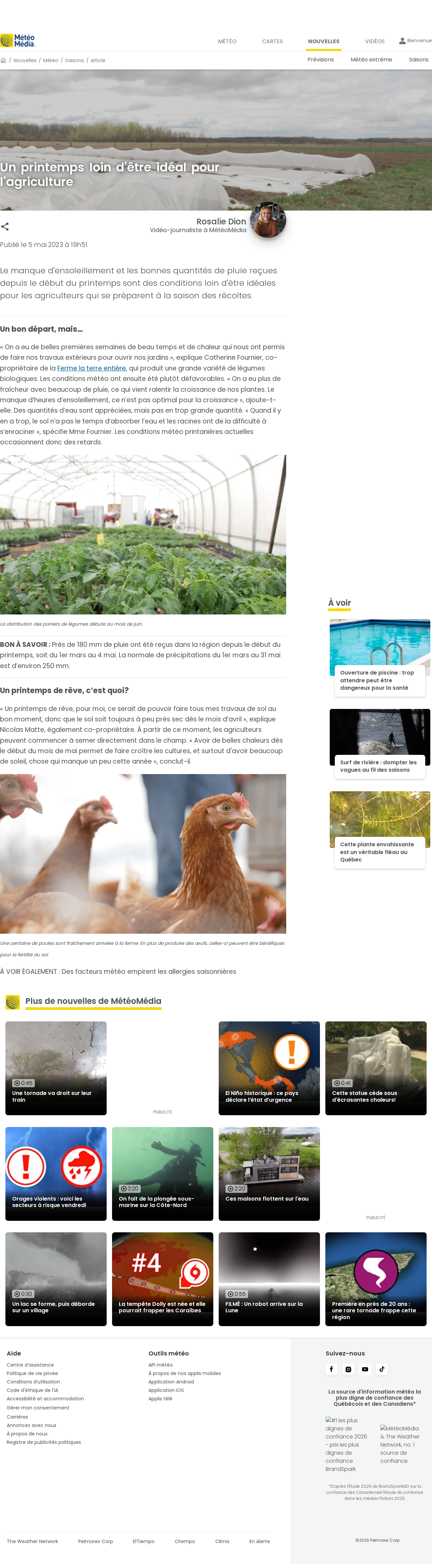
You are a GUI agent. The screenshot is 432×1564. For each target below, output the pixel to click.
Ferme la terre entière (91, 368)
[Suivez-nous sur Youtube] (365, 1370)
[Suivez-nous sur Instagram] (348, 1370)
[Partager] (5, 226)
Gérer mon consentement (38, 1408)
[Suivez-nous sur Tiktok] (382, 1370)
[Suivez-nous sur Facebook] (331, 1370)
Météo (50, 60)
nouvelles (25, 60)
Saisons (74, 60)
